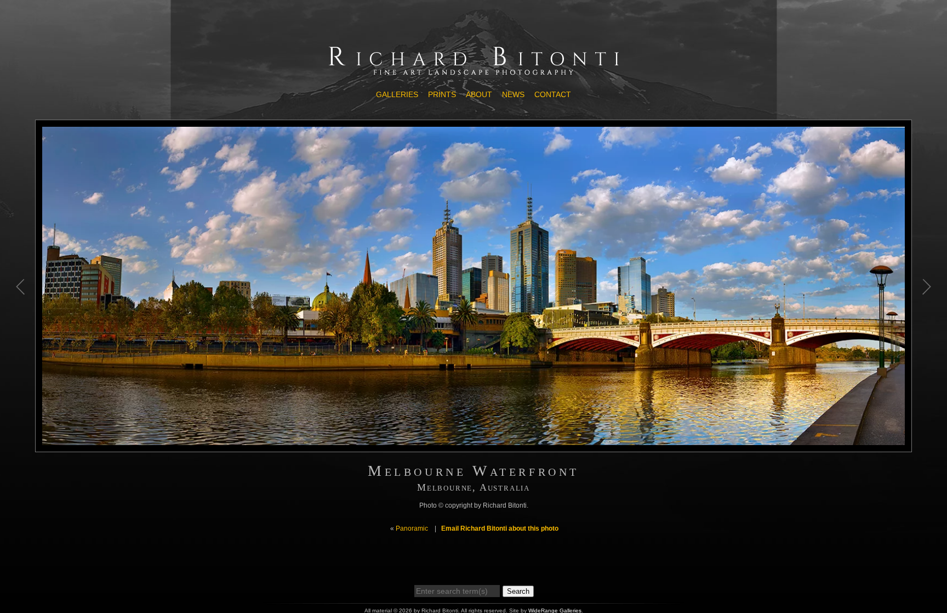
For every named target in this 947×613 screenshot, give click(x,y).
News (513, 94)
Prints (442, 94)
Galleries (397, 94)
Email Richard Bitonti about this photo (499, 528)
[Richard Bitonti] (473, 75)
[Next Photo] (925, 349)
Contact (552, 94)
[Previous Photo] (21, 349)
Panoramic (412, 528)
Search (518, 591)
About (479, 94)
